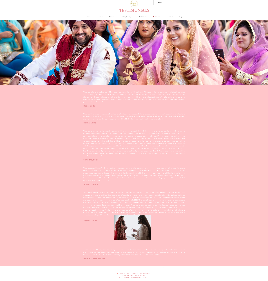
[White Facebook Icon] (164, 267)
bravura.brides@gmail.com (135, 275)
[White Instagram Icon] (170, 267)
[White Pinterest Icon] (167, 267)
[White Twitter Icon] (161, 267)
